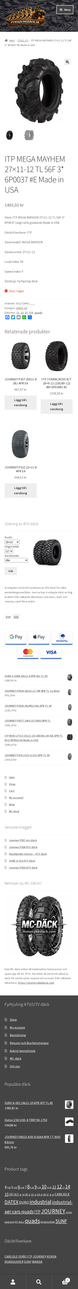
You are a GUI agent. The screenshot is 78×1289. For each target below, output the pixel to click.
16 (11, 1194)
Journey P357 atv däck (23, 840)
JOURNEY (53, 1211)
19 (23, 1194)
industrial (40, 1201)
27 (26, 312)
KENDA (69, 1212)
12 (22, 312)
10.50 (49, 1187)
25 (41, 1194)
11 (17, 312)
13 (64, 1187)
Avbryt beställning (22, 1051)
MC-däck (15, 1058)
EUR (8, 617)
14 (67, 1186)
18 (20, 1194)
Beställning (18, 1035)
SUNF (61, 1221)
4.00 (9, 1187)
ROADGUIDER (48, 1221)
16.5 (16, 1194)
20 (26, 1194)
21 (29, 1194)
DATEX (11, 1202)
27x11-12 (23, 40)
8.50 (32, 1187)
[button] (67, 62)
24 (38, 1194)
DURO (24, 1202)
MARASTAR (9, 1222)
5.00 (15, 1187)
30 (53, 1194)
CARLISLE (62, 1194)
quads (38, 312)
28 (50, 1194)
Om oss (15, 1066)
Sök (39, 1282)
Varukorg (60, 1279)
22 (32, 1194)
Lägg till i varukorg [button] (20, 402)
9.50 (39, 1187)
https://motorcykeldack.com (36, 983)
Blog (12, 804)
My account (16, 797)
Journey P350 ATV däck (23, 867)
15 (7, 1194)
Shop (12, 784)
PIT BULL (19, 1221)
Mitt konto (13, 1282)
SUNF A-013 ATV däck (22, 861)
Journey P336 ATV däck (23, 847)
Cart (11, 791)
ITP (31, 312)
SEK (16, 617)
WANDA (37, 1262)
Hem (12, 40)
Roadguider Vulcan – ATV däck (28, 854)
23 (35, 1194)
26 (44, 1194)
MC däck (14, 811)
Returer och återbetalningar (29, 1043)
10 (44, 1186)
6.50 (22, 1187)
